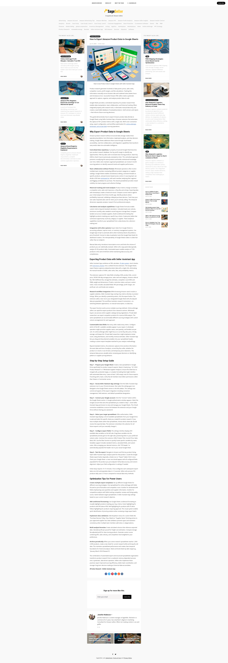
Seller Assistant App (109, 569)
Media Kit (108, 3)
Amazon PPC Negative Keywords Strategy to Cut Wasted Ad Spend (70, 102)
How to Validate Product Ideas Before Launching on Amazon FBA (152, 193)
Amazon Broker (97, 3)
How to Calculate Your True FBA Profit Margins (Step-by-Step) (153, 224)
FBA (147, 151)
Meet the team (119, 3)
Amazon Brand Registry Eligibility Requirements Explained (69, 148)
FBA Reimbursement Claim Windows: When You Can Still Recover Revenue (152, 209)
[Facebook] (112, 654)
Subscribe (221, 3)
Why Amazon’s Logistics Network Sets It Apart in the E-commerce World (156, 156)
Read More (64, 76)
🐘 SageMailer (131, 3)
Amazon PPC (64, 98)
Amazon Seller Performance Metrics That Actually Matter (152, 201)
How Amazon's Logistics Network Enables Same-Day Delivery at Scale (155, 104)
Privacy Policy (128, 658)
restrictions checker (98, 266)
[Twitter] (115, 654)
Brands (63, 143)
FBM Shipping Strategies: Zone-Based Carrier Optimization (154, 61)
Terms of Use (117, 658)
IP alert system (124, 263)
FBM (147, 56)
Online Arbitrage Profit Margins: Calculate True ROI (70, 60)
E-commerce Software (152, 100)
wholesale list (105, 178)
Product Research (95, 36)
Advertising (109, 658)
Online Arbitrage (65, 56)
